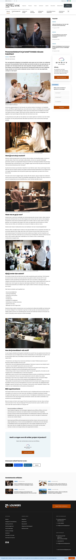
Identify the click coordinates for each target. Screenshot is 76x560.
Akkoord (71, 558)
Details (66, 558)
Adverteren (41, 5)
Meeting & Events (9, 523)
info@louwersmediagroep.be (63, 543)
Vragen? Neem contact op (60, 506)
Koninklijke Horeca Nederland (51, 12)
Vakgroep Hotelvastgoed (68, 6)
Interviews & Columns (61, 12)
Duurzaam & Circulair (9, 535)
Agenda (46, 5)
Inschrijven (61, 107)
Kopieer (37, 465)
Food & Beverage (32, 12)
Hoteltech (7, 533)
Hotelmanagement (16, 11)
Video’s (35, 5)
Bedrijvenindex (60, 5)
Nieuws (8, 11)
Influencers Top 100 (40, 12)
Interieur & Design (24, 12)
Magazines (24, 5)
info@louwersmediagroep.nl (63, 525)
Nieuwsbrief (53, 5)
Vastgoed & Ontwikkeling (10, 521)
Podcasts (30, 5)
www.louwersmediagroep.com (64, 549)
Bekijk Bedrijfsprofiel (61, 77)
